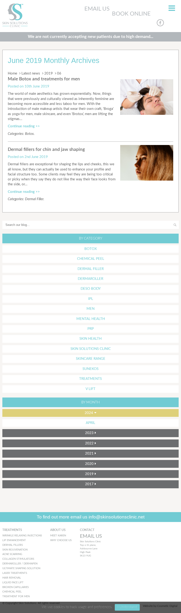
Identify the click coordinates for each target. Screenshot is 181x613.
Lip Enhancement (14, 540)
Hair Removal (11, 577)
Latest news (30, 73)
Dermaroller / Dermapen (19, 563)
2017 (89, 484)
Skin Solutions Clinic (90, 349)
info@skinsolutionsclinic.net (116, 516)
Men (90, 309)
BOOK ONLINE (131, 14)
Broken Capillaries (15, 587)
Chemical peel (12, 591)
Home (12, 73)
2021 (89, 453)
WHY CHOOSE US (61, 540)
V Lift (90, 389)
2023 (89, 433)
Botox (29, 134)
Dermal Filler (34, 199)
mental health (90, 319)
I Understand (127, 607)
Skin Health (90, 338)
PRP (90, 329)
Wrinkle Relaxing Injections (22, 535)
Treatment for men (16, 596)
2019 (48, 73)
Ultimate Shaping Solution (21, 568)
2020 (89, 464)
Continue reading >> (24, 126)
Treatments (90, 379)
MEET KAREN (58, 535)
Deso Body (91, 288)
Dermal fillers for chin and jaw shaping (46, 149)
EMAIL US (97, 9)
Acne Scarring (12, 554)
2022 (89, 443)
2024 (89, 413)
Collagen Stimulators (18, 559)
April (90, 423)
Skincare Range (90, 358)
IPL (90, 299)
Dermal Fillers (12, 545)
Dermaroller (90, 279)
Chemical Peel (90, 259)
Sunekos (90, 369)
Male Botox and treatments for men (44, 79)
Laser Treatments (14, 573)
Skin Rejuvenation (15, 549)
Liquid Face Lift (13, 582)
